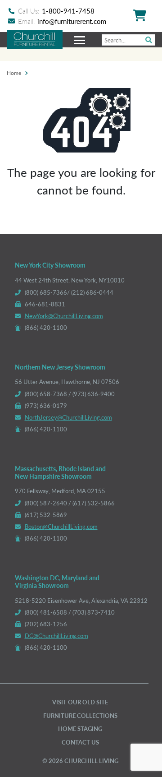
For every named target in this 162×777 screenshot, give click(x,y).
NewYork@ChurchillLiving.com (64, 315)
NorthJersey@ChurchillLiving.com (68, 417)
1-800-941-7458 (68, 10)
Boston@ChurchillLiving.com (61, 526)
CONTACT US (80, 742)
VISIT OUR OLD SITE (80, 702)
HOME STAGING (80, 728)
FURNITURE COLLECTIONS (80, 715)
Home (14, 72)
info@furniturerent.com (71, 21)
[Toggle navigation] (80, 39)
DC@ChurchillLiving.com (56, 635)
